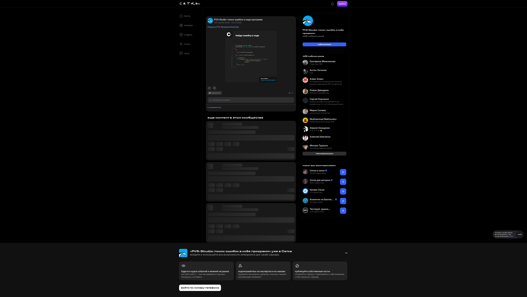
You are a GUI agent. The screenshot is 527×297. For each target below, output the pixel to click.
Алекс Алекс (316, 79)
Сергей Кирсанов (319, 99)
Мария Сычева (318, 110)
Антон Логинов (318, 70)
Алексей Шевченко (320, 136)
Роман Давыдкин (319, 90)
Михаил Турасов (319, 145)
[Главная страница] (190, 4)
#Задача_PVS (214, 27)
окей (520, 234)
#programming (227, 27)
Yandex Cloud (317, 189)
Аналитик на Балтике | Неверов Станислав (322, 199)
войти (342, 3)
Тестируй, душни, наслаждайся (319, 209)
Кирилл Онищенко (320, 128)
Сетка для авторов (320, 180)
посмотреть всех (324, 153)
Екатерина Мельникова (322, 61)
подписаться (324, 44)
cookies (510, 236)
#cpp (236, 27)
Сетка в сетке (317, 170)
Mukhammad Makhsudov (323, 119)
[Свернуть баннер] (346, 253)
